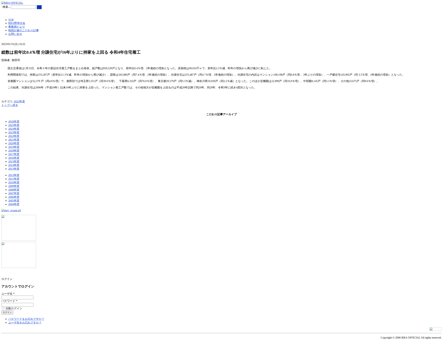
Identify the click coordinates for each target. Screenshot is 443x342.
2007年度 (13, 193)
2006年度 (13, 196)
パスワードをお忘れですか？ (26, 318)
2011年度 (13, 178)
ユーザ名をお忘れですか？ (25, 322)
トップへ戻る (9, 105)
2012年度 (13, 175)
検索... (6, 6)
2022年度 (19, 101)
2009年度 (13, 186)
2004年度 (13, 204)
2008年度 (13, 189)
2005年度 (13, 200)
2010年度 (13, 182)
